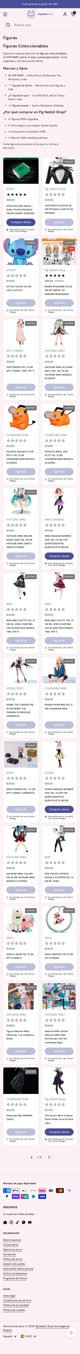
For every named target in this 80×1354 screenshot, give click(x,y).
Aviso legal (9, 1295)
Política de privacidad (16, 1305)
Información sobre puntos (18, 1268)
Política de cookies (14, 1310)
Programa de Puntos (15, 1278)
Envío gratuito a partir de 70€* (40, 4)
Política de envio (12, 1259)
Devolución (9, 1254)
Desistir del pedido (14, 1264)
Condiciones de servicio (17, 1300)
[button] (73, 14)
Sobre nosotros (12, 1240)
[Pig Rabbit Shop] (40, 14)
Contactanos (10, 1244)
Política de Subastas (15, 1273)
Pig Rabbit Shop (44, 1326)
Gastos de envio (12, 1249)
